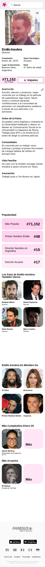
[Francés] (22, 550)
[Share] (8, 13)
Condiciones (36, 557)
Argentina (7, 70)
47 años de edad (32, 67)
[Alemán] (38, 550)
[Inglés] (7, 550)
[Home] (22, 529)
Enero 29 (6, 60)
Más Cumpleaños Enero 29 (18, 425)
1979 (15, 60)
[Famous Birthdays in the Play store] (30, 542)
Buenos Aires (9, 67)
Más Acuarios (10, 460)
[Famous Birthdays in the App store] (15, 542)
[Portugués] (15, 550)
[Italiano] (30, 550)
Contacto (17, 557)
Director (6, 52)
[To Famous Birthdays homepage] (4, 4)
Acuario (28, 60)
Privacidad (26, 557)
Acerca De (8, 557)
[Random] (37, 13)
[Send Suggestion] (42, 90)
